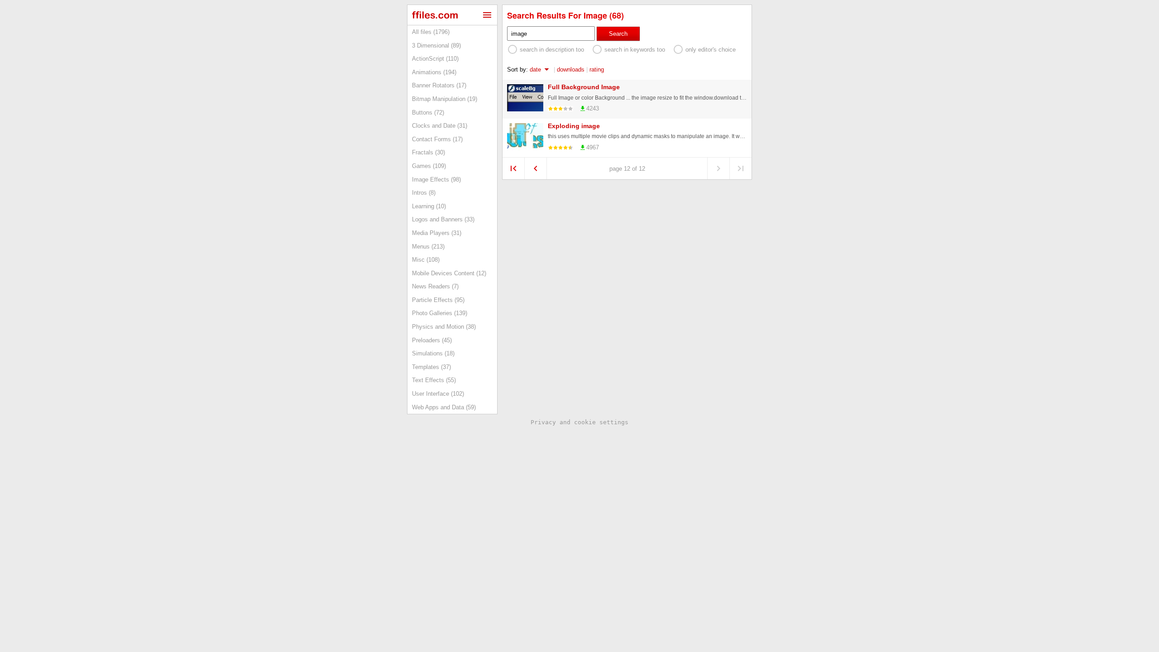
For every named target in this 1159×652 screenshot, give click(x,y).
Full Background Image (584, 87)
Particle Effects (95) (438, 300)
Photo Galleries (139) (439, 313)
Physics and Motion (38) (444, 326)
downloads (570, 69)
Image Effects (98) (436, 179)
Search (618, 33)
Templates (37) (431, 367)
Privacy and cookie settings (579, 422)
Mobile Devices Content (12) (449, 273)
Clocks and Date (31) (439, 125)
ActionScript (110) (435, 58)
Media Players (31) (436, 233)
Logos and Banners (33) (443, 219)
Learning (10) (429, 206)
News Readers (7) (435, 286)
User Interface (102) (438, 393)
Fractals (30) (428, 152)
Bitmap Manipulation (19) (444, 99)
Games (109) (429, 166)
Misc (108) (426, 259)
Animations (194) (434, 72)
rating (596, 69)
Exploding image (574, 125)
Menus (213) (428, 246)
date (535, 69)
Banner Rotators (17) (439, 85)
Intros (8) (424, 192)
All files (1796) (431, 32)
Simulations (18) (433, 353)
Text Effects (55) (434, 380)
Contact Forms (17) (437, 139)
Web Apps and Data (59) (444, 407)
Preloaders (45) (432, 340)
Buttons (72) (428, 112)
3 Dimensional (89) (436, 45)
